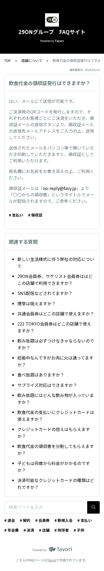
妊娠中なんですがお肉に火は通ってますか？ (55, 361)
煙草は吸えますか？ (36, 303)
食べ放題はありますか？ (40, 374)
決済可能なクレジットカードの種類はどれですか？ (55, 483)
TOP (7, 60)
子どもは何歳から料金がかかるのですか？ (53, 466)
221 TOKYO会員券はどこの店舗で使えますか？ (54, 327)
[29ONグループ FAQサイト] (52, 20)
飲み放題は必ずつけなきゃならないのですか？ (55, 344)
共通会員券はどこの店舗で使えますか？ (55, 313)
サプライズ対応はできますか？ (47, 385)
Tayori (51, 560)
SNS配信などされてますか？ (45, 293)
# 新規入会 (63, 520)
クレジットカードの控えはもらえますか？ (53, 432)
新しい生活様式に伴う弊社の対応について (55, 262)
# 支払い (16, 215)
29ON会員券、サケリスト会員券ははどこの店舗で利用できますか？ (55, 279)
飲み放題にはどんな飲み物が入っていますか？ (55, 398)
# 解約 (25, 520)
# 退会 (9, 520)
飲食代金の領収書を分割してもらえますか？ (55, 449)
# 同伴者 (61, 530)
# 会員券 (42, 520)
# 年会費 (11, 530)
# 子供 (79, 530)
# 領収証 (35, 215)
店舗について (31, 60)
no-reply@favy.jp (59, 188)
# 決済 (28, 530)
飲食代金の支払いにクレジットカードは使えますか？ (55, 415)
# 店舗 (44, 530)
